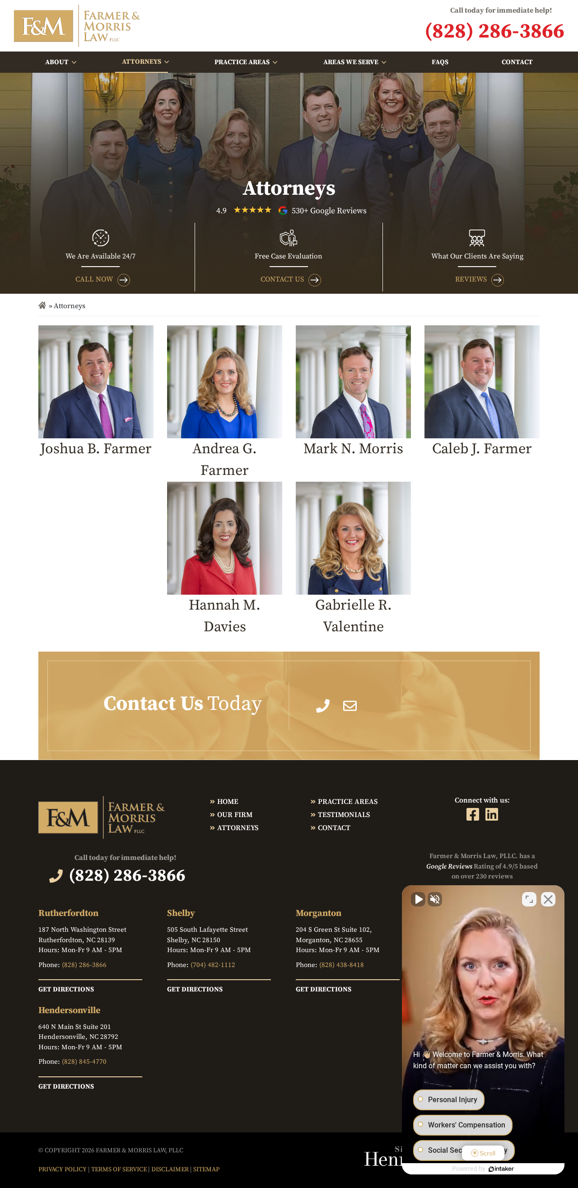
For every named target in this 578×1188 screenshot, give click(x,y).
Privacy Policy (62, 1169)
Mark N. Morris (353, 449)
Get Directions (66, 989)
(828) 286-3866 (84, 965)
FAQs (440, 62)
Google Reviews (449, 866)
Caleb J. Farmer (482, 449)
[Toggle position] (529, 899)
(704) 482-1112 (213, 965)
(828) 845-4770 (84, 1061)
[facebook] (472, 814)
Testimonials (344, 814)
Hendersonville (69, 1010)
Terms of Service (119, 1169)
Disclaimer (170, 1169)
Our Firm (234, 814)
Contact (517, 62)
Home (227, 801)
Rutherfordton (68, 913)
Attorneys (141, 61)
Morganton (318, 913)
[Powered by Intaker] (501, 1169)
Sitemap (206, 1169)
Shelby (181, 913)
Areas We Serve (350, 62)
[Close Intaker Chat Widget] (548, 899)
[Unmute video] (418, 899)
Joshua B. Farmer (96, 449)
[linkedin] (491, 814)
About (57, 62)
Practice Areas (242, 62)
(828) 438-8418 (341, 965)
